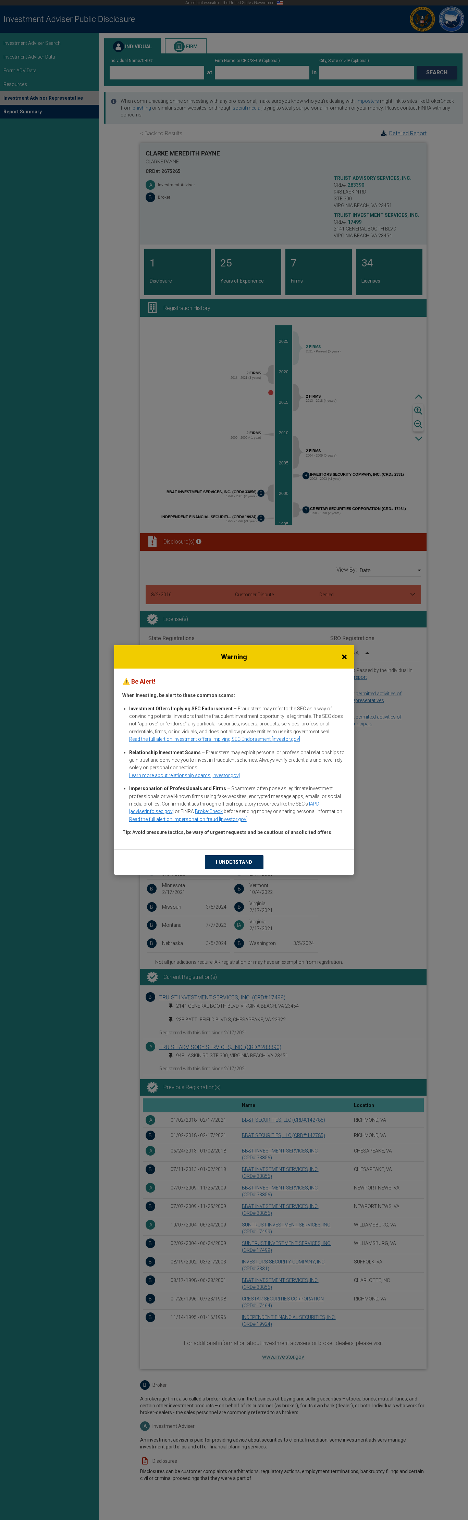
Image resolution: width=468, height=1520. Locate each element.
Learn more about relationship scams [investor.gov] (184, 775)
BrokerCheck (209, 811)
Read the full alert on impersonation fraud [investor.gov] (188, 819)
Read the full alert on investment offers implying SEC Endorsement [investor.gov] (214, 739)
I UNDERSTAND (234, 862)
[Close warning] (344, 657)
